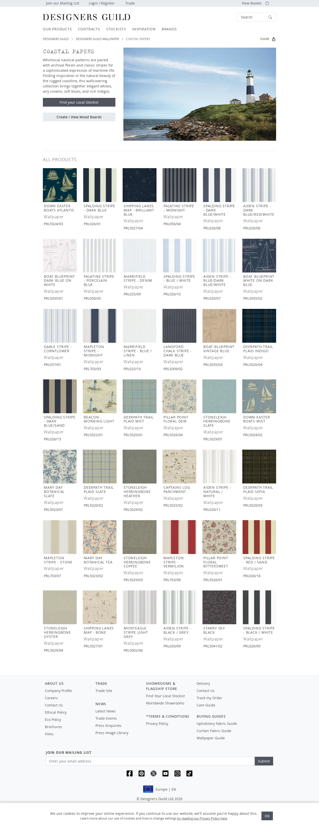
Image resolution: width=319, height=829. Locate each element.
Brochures (53, 726)
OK (267, 816)
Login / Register (102, 3)
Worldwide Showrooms (165, 703)
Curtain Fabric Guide (214, 730)
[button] (256, 17)
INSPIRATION (144, 29)
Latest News (105, 711)
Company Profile (58, 690)
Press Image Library (111, 732)
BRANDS (169, 29)
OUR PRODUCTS (57, 29)
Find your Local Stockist (79, 102)
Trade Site (103, 690)
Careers (51, 697)
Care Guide (206, 705)
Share (264, 39)
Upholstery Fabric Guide (217, 723)
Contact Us (54, 705)
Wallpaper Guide (211, 738)
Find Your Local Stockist (165, 695)
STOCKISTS (116, 29)
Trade (130, 3)
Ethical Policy (56, 712)
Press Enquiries (108, 725)
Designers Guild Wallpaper (97, 39)
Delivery (203, 683)
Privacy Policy (157, 723)
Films (49, 734)
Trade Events (106, 718)
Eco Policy (53, 719)
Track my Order (209, 697)
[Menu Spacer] (117, 695)
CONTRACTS (89, 29)
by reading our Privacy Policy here (202, 818)
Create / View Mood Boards (79, 117)
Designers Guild (56, 39)
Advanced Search (225, 17)
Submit (264, 761)
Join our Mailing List (62, 3)
